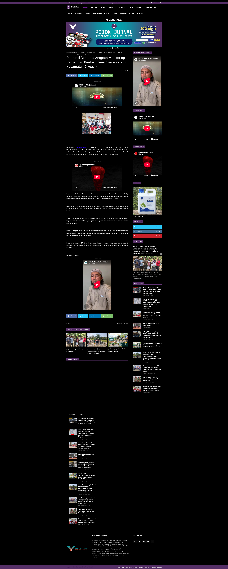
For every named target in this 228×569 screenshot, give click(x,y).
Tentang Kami (95, 3)
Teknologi (78, 13)
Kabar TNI (122, 7)
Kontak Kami (102, 3)
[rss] (152, 541)
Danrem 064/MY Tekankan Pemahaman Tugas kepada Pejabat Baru (150, 378)
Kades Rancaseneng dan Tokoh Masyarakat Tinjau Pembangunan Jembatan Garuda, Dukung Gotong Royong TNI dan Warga (152, 356)
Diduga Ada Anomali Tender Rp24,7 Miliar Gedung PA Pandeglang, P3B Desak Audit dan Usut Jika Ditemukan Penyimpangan (151, 302)
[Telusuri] (159, 7)
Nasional (94, 7)
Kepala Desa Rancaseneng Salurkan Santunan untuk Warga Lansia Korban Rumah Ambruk (76, 349)
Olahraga (123, 13)
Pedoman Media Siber (128, 3)
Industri (87, 13)
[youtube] (161, 3)
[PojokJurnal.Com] (73, 7)
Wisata (106, 13)
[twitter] (151, 3)
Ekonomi (140, 13)
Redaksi (108, 3)
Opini (156, 7)
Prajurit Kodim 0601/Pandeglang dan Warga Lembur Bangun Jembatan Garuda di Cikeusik (117, 349)
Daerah (102, 7)
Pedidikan (148, 7)
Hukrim (130, 7)
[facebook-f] (135, 541)
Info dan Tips (97, 13)
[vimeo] (154, 3)
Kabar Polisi (112, 7)
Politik (131, 13)
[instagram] (144, 541)
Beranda (85, 7)
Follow (158, 227)
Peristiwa (139, 7)
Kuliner (114, 13)
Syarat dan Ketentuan (117, 3)
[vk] (157, 3)
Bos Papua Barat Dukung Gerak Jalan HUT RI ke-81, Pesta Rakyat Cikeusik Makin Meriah (151, 388)
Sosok (70, 13)
